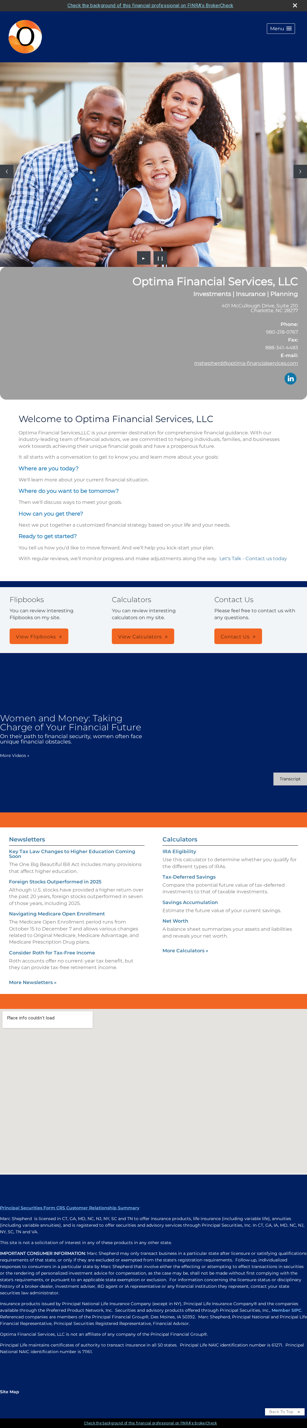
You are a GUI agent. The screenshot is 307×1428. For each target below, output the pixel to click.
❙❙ (160, 258)
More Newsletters (33, 982)
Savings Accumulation (190, 902)
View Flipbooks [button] (36, 637)
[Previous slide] (6, 171)
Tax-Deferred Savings (189, 877)
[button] (281, 28)
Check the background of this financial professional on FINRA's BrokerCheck (150, 5)
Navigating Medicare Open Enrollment (57, 914)
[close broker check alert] (295, 5)
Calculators (179, 839)
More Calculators (185, 950)
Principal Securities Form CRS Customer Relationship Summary (69, 1208)
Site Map (9, 1391)
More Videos (14, 755)
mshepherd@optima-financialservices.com (246, 363)
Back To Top (282, 1411)
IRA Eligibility (179, 851)
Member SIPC (286, 1310)
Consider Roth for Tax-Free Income (52, 953)
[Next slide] (300, 171)
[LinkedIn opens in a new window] (291, 379)
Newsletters (27, 839)
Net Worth (175, 921)
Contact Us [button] (235, 637)
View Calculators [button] (140, 637)
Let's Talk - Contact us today (253, 558)
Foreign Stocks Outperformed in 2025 (55, 882)
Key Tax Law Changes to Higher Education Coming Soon (72, 854)
